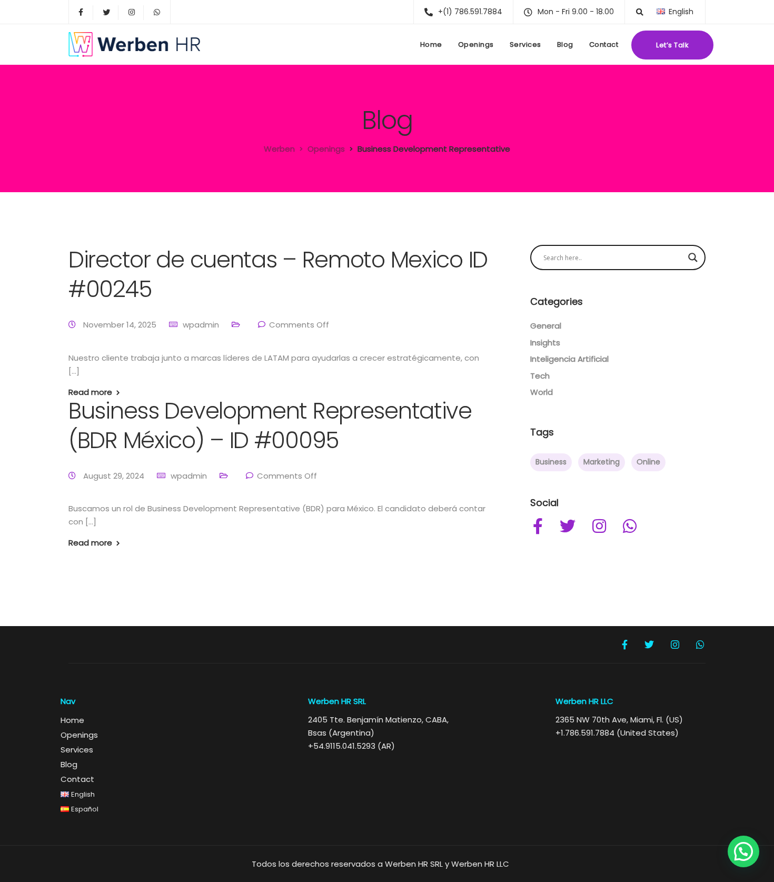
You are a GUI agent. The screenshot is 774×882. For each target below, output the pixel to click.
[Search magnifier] (693, 257)
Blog (565, 44)
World (541, 392)
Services (525, 44)
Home (431, 44)
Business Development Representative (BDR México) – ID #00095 (270, 425)
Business (551, 462)
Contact (604, 44)
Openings (476, 44)
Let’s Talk (672, 45)
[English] (661, 11)
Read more (90, 392)
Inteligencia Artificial (569, 358)
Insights (545, 342)
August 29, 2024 (114, 475)
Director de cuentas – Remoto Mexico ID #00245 (278, 274)
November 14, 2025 (120, 324)
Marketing (601, 462)
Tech (540, 375)
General (545, 325)
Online (648, 462)
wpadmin (201, 324)
